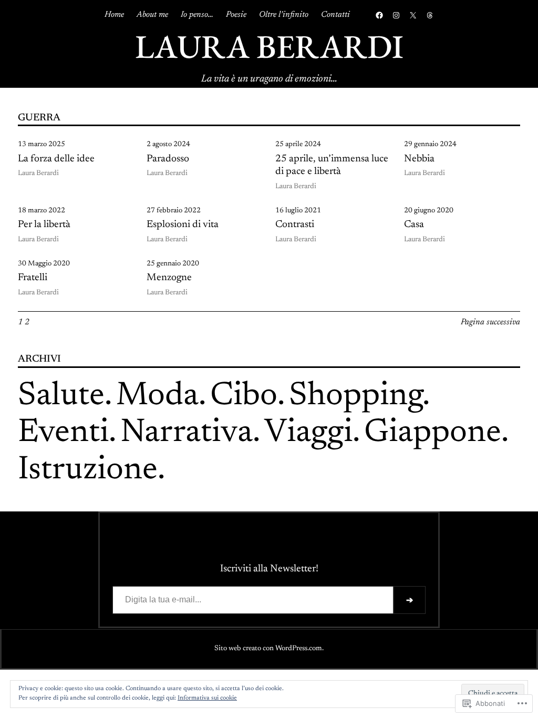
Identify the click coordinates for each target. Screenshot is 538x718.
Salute (61, 396)
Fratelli (32, 278)
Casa (414, 225)
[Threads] (430, 15)
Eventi (63, 433)
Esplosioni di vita (183, 225)
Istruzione (88, 470)
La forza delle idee (56, 159)
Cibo (243, 396)
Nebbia (419, 159)
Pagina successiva (490, 322)
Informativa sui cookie (207, 698)
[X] (413, 15)
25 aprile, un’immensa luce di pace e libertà (331, 165)
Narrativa (186, 433)
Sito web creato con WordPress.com (268, 648)
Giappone (432, 433)
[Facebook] (379, 15)
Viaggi (308, 433)
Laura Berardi (269, 46)
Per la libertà (44, 225)
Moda (157, 396)
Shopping (355, 396)
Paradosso (168, 159)
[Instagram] (396, 15)
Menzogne (169, 278)
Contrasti (294, 225)
